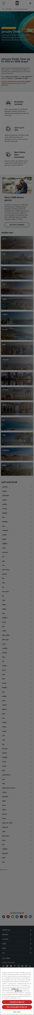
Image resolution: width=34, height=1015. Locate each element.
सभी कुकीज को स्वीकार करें (17, 1002)
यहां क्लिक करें (15, 989)
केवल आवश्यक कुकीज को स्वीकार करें (17, 1007)
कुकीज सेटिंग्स (17, 1012)
